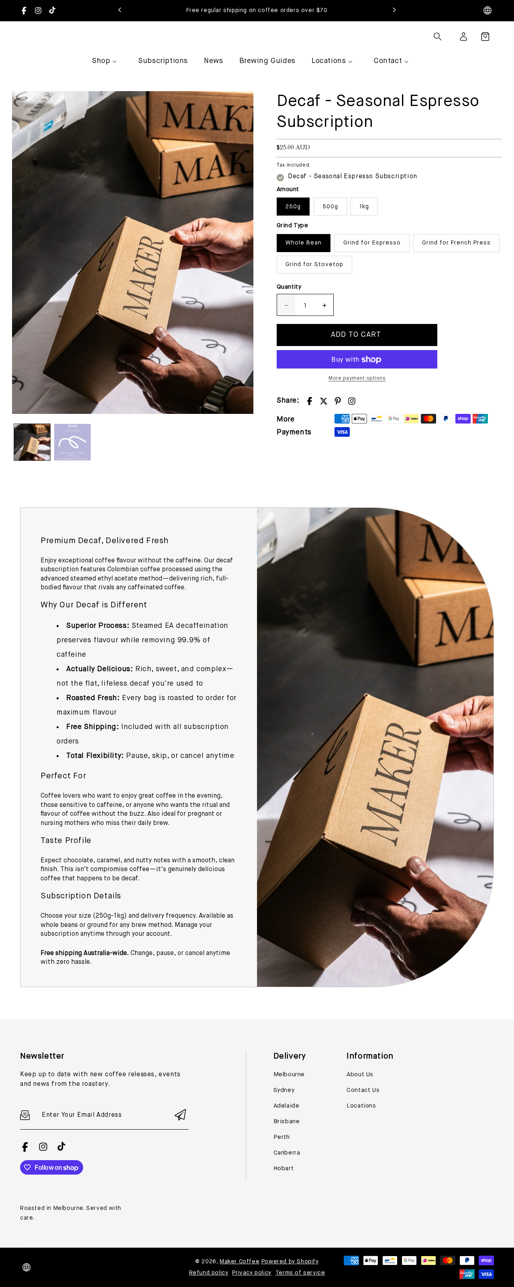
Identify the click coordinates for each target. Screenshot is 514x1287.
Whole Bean (304, 243)
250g (293, 207)
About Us (360, 1074)
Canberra (286, 1153)
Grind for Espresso (372, 243)
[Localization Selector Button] (487, 10)
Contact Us (363, 1090)
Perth (281, 1137)
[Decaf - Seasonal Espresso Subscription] (132, 252)
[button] (485, 36)
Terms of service (300, 1273)
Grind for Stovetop (314, 265)
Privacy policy (251, 1273)
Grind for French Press (456, 243)
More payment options (357, 379)
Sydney (284, 1090)
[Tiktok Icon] (52, 10)
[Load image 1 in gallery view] (32, 442)
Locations (361, 1106)
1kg (364, 207)
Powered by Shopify (290, 1262)
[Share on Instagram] (352, 401)
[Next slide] (394, 10)
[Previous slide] (119, 10)
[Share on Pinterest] (338, 401)
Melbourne (289, 1074)
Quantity (289, 287)
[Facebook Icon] (24, 10)
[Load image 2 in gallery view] (72, 442)
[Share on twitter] (324, 401)
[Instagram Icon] (38, 10)
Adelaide (286, 1106)
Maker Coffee (239, 1262)
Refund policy (208, 1273)
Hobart (283, 1168)
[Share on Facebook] (310, 401)
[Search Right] (438, 37)
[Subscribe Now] (180, 1115)
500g (330, 207)
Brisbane (286, 1121)
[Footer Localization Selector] (26, 1267)
